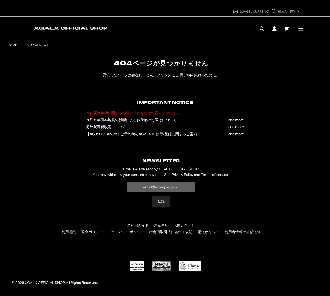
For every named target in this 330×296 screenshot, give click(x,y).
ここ (175, 75)
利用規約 (69, 232)
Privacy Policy (182, 174)
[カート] (287, 28)
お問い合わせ (184, 225)
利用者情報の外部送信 (243, 232)
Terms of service (214, 174)
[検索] (262, 28)
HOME (12, 45)
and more (236, 120)
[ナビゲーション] (300, 28)
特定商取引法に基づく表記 (171, 232)
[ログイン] (274, 28)
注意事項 (161, 225)
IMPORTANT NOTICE (165, 103)
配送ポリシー (208, 232)
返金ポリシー (92, 232)
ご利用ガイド (138, 225)
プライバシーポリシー (126, 232)
